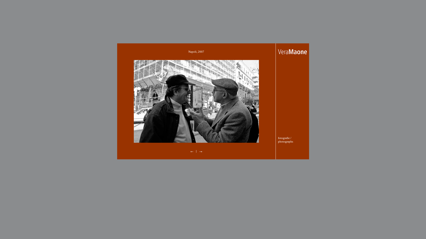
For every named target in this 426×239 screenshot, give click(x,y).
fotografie (284, 138)
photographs (285, 141)
